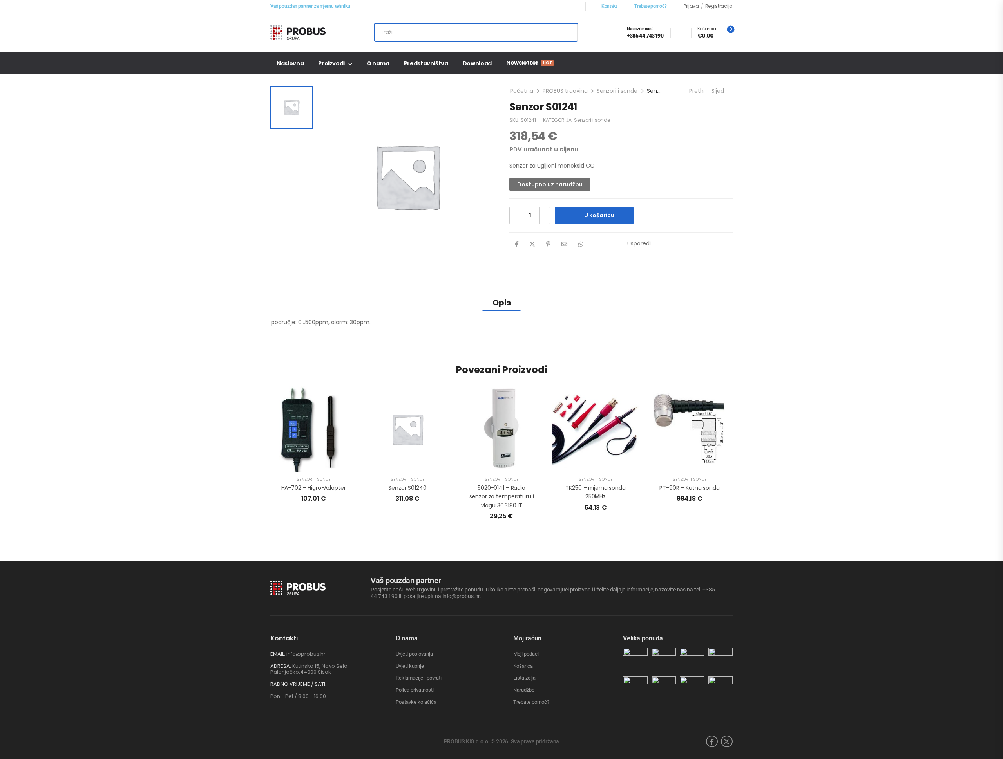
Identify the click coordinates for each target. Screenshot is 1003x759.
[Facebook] (516, 244)
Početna (521, 91)
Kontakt (609, 6)
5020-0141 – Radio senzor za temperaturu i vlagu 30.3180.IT (501, 496)
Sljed (719, 91)
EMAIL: (277, 654)
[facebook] (712, 741)
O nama (378, 63)
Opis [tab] (501, 302)
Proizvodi (331, 63)
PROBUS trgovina (565, 91)
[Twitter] (532, 244)
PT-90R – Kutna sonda (689, 488)
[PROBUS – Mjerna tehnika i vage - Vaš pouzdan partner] (300, 32)
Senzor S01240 (407, 488)
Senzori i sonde (617, 91)
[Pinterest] (548, 244)
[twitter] (727, 741)
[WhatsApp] (580, 244)
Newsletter (529, 63)
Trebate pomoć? (650, 6)
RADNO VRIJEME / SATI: (298, 684)
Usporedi (639, 243)
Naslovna (290, 63)
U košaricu (599, 215)
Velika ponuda (643, 638)
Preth (696, 91)
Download (477, 63)
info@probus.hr (306, 654)
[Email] (564, 244)
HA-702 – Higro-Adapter (313, 488)
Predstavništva (426, 63)
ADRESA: (280, 666)
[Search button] (568, 32)
